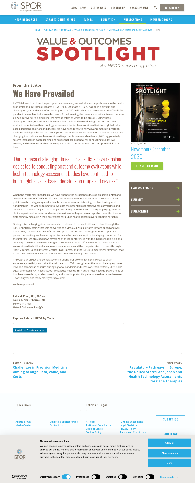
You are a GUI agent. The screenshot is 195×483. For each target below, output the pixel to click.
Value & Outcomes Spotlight (89, 30)
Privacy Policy (128, 428)
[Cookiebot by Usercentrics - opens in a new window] (19, 477)
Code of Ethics (94, 428)
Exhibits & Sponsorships (64, 421)
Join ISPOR (170, 434)
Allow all (169, 443)
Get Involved (98, 7)
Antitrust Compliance (98, 425)
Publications (133, 20)
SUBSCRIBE (139, 211)
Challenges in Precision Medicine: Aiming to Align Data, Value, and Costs (40, 372)
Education (108, 20)
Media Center (24, 425)
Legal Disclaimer (129, 425)
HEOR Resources (26, 20)
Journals (66, 30)
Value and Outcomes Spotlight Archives (130, 30)
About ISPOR (78, 7)
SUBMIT (137, 199)
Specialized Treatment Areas (29, 330)
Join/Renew (172, 7)
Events (88, 20)
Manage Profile (139, 7)
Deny (169, 463)
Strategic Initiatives (60, 20)
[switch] (96, 476)
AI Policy (91, 421)
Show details (167, 477)
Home (37, 30)
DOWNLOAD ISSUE (147, 166)
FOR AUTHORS (142, 188)
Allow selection (169, 453)
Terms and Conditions (133, 432)
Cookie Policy (93, 432)
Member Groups (161, 20)
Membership (118, 7)
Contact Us (56, 425)
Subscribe (170, 419)
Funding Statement (131, 421)
